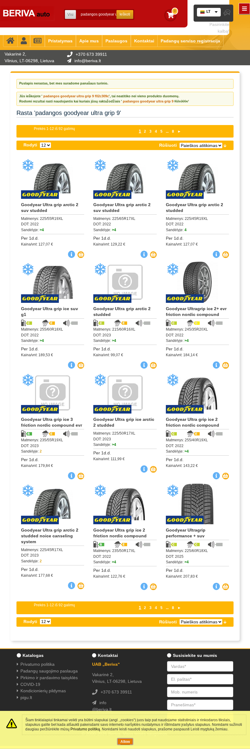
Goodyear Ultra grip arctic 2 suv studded (49, 207)
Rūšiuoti (168, 145)
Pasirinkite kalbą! (219, 28)
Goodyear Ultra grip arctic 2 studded (194, 207)
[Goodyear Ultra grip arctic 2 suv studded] (52, 178)
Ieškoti (125, 14)
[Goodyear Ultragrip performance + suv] (197, 503)
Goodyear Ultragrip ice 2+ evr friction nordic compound (196, 311)
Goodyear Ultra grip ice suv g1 (49, 311)
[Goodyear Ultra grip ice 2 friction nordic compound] (197, 393)
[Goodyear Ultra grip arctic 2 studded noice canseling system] (52, 503)
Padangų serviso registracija (190, 40)
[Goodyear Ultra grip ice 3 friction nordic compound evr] (52, 393)
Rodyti (30, 144)
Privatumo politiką (85, 729)
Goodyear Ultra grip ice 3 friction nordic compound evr (51, 422)
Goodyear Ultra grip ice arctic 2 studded (123, 422)
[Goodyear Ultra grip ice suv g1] (52, 282)
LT (208, 11)
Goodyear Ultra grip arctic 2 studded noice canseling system (49, 536)
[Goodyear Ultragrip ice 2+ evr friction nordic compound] (197, 282)
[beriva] (27, 13)
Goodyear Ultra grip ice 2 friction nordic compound (192, 422)
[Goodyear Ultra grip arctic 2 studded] (197, 178)
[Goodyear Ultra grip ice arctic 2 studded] (124, 393)
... (167, 131)
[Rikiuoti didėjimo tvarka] (225, 145)
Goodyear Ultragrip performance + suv (185, 533)
